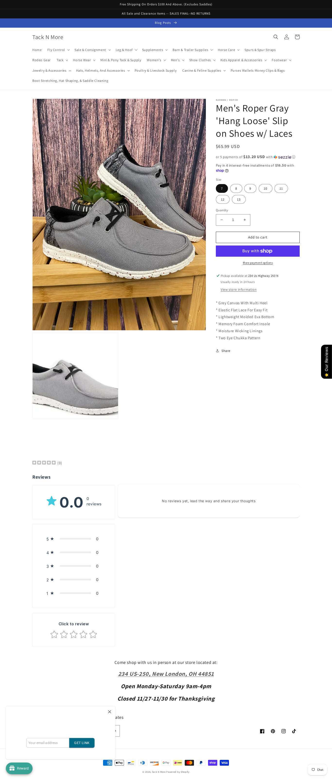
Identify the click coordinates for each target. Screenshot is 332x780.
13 (239, 199)
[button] (58, 50)
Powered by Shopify (178, 771)
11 (281, 188)
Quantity (222, 210)
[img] (44, 463)
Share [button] (225, 350)
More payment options (258, 262)
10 (265, 188)
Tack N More (159, 771)
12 (223, 199)
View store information (239, 289)
